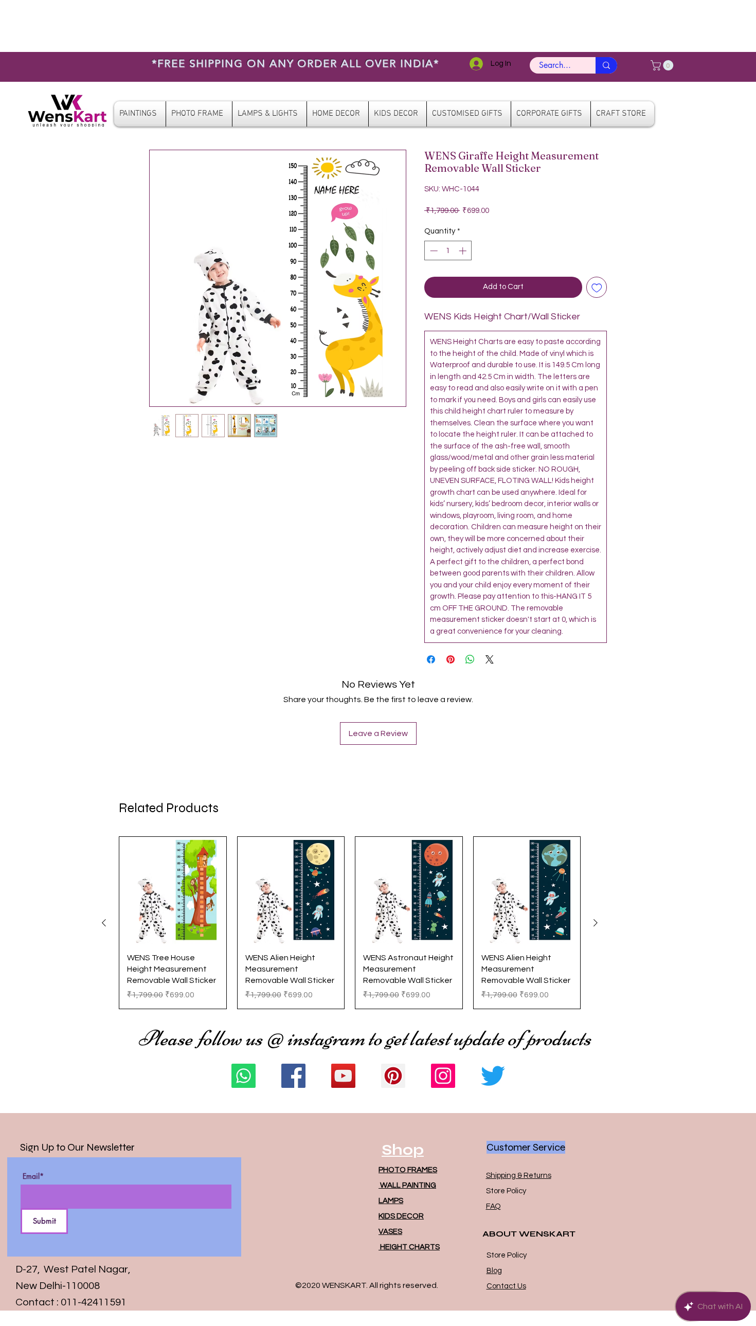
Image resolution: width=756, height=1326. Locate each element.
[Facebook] (293, 1076)
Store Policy (506, 1191)
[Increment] (464, 250)
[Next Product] (595, 923)
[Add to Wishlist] (596, 287)
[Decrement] (433, 250)
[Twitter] (493, 1076)
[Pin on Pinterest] (450, 659)
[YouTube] (343, 1076)
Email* (33, 1176)
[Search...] (606, 65)
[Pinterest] (393, 1076)
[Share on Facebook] (431, 659)
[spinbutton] (448, 250)
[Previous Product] (104, 923)
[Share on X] (489, 659)
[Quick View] (172, 890)
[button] (663, 65)
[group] (350, 923)
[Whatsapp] (243, 1076)
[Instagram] (443, 1076)
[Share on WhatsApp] (470, 659)
